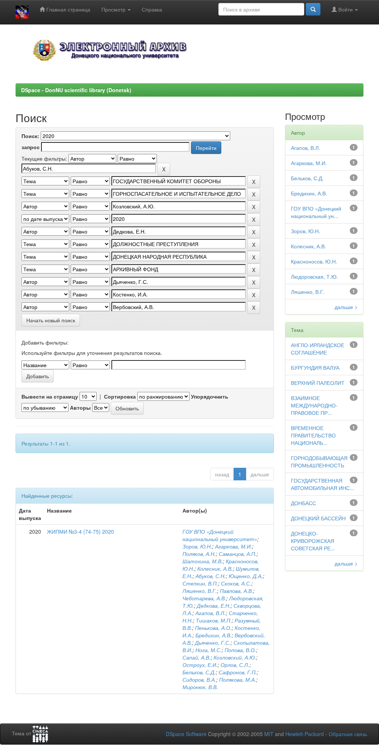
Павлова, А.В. (236, 590)
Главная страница (67, 9)
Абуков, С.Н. (210, 576)
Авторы (80, 407)
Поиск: (30, 136)
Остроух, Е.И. (200, 664)
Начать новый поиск (50, 320)
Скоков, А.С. (236, 583)
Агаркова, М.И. (233, 546)
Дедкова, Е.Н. (214, 605)
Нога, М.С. (208, 650)
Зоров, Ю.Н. (197, 546)
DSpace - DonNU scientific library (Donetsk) (76, 90)
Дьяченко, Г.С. (213, 642)
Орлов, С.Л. (235, 664)
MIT (269, 734)
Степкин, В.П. (200, 583)
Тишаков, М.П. (214, 620)
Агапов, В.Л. (210, 613)
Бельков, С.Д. (199, 672)
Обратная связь (348, 734)
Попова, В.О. (240, 650)
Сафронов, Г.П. (238, 672)
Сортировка (120, 396)
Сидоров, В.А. (199, 679)
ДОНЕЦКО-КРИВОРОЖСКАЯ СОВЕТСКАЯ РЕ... (313, 541)
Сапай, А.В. (196, 657)
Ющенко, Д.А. (246, 576)
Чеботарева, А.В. (204, 598)
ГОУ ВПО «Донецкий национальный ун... (316, 212)
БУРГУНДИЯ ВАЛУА (315, 367)
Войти (345, 9)
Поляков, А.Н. (199, 553)
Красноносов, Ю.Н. (314, 261)
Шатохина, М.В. (202, 561)
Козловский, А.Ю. (235, 657)
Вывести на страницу (49, 396)
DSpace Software (186, 734)
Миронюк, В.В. (200, 687)
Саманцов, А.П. (237, 553)
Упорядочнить (209, 396)
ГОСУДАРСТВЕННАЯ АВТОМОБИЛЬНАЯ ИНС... (322, 484)
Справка (152, 9)
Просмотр (114, 9)
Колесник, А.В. (215, 568)
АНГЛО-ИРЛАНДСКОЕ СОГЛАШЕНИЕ (317, 348)
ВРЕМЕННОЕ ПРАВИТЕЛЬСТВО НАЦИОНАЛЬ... (313, 435)
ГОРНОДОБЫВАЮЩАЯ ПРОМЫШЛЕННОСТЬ (319, 461)
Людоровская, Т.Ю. (314, 276)
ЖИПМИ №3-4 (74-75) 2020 (80, 531)
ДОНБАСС (303, 503)
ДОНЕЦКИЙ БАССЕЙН (318, 518)
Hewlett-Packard (304, 734)
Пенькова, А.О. (213, 627)
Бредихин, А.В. (213, 635)
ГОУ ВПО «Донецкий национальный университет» (219, 535)
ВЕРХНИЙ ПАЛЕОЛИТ (318, 382)
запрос (30, 147)
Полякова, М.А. (237, 679)
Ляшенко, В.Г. (199, 590)
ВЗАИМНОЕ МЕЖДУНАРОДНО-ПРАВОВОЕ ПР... (314, 405)
